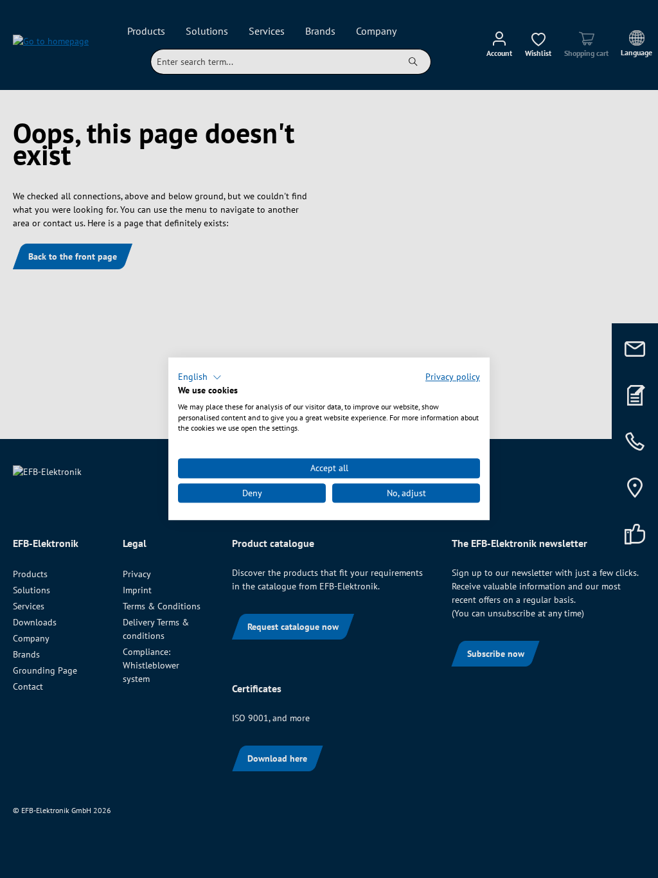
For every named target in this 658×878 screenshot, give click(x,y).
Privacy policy (452, 376)
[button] (200, 377)
